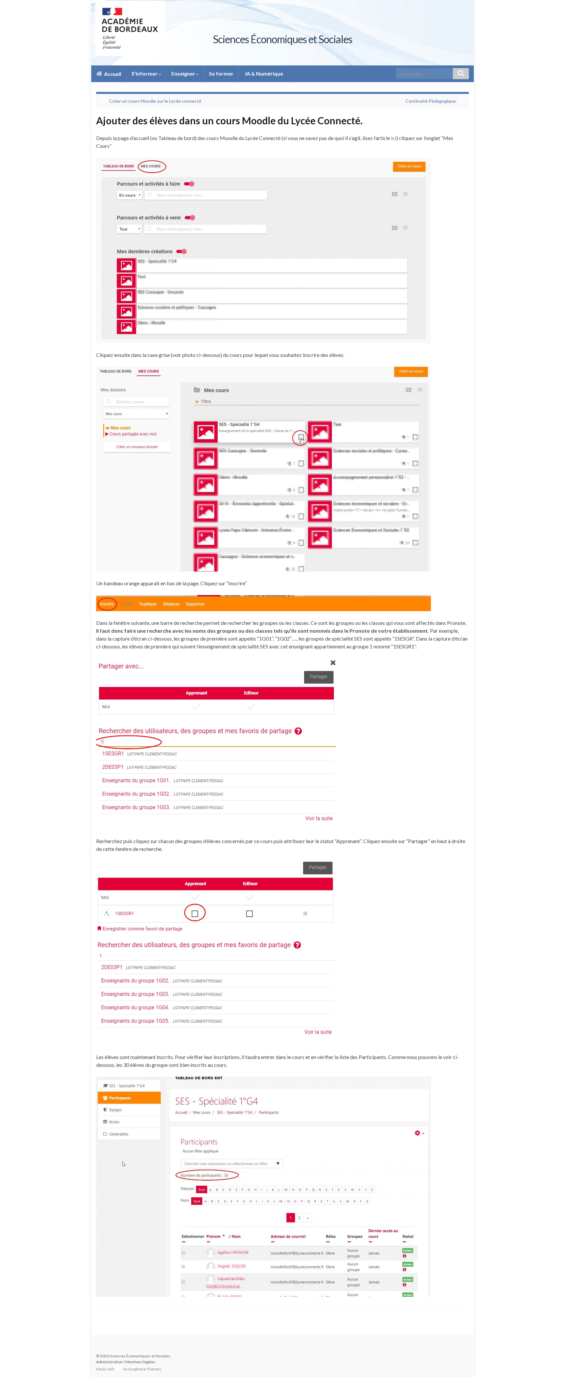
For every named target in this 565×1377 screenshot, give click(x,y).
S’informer (145, 73)
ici (393, 138)
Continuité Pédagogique (430, 101)
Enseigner (183, 73)
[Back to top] (550, 1362)
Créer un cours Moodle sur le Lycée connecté (155, 101)
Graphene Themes (144, 1369)
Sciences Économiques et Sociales (282, 39)
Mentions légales (140, 1361)
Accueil (112, 74)
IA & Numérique (263, 73)
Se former (221, 73)
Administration (109, 1361)
